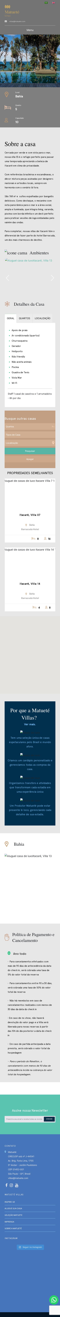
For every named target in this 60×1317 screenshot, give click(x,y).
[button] (30, 653)
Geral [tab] (10, 318)
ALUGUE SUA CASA (13, 1208)
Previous (16, 61)
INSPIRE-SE (10, 1202)
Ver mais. (30, 724)
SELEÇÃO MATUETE (13, 1215)
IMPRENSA (9, 1222)
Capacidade (19, 118)
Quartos (18, 105)
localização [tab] (42, 318)
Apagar (30, 459)
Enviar (49, 1119)
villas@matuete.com (17, 21)
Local (17, 92)
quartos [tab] (24, 318)
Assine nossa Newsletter (30, 1110)
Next (52, 278)
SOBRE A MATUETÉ (13, 1228)
